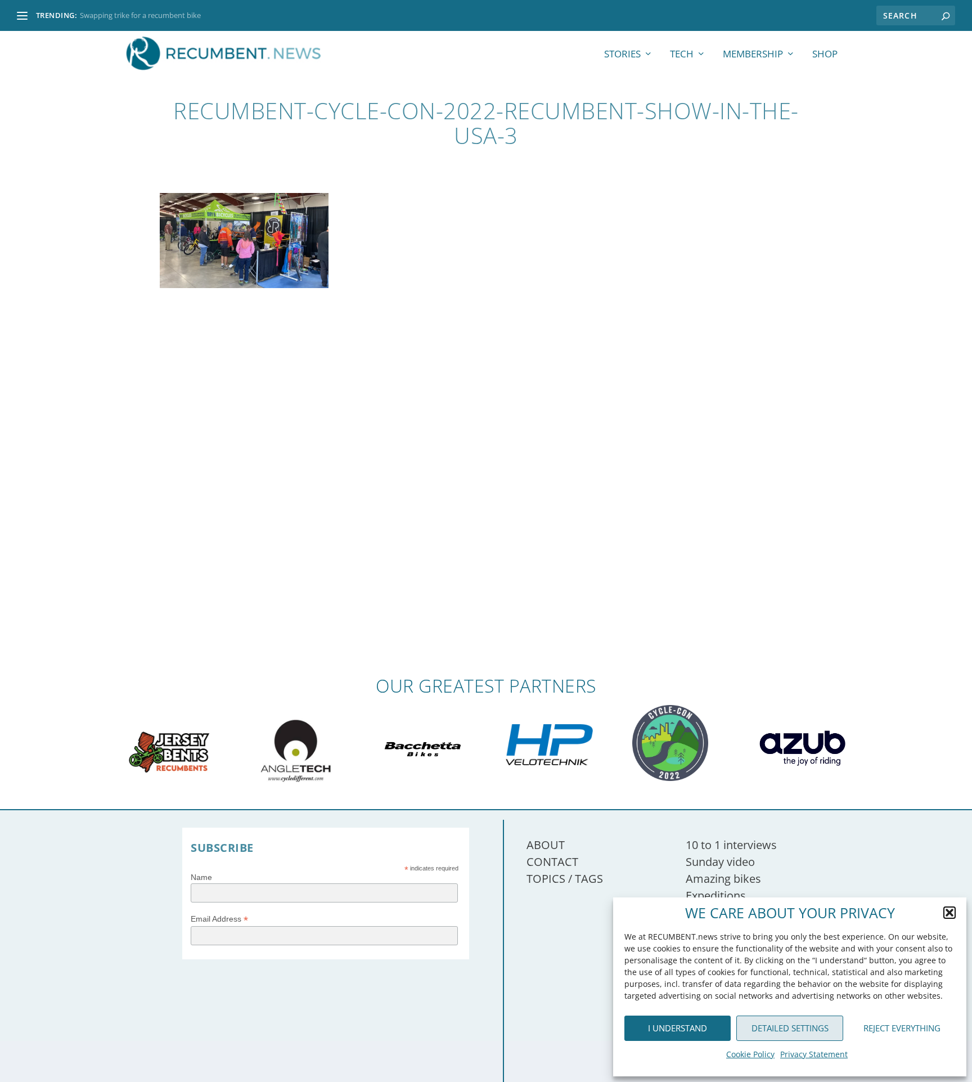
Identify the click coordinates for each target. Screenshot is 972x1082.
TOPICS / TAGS (564, 878)
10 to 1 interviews (731, 844)
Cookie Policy (750, 1054)
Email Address (219, 919)
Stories (622, 55)
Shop (825, 55)
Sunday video (720, 861)
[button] (949, 912)
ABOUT (545, 844)
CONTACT (552, 861)
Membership (753, 55)
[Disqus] (486, 511)
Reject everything (901, 1028)
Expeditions (716, 895)
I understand (677, 1028)
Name (201, 877)
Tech (682, 55)
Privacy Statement (814, 1054)
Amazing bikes (723, 878)
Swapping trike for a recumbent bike (140, 15)
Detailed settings (790, 1028)
